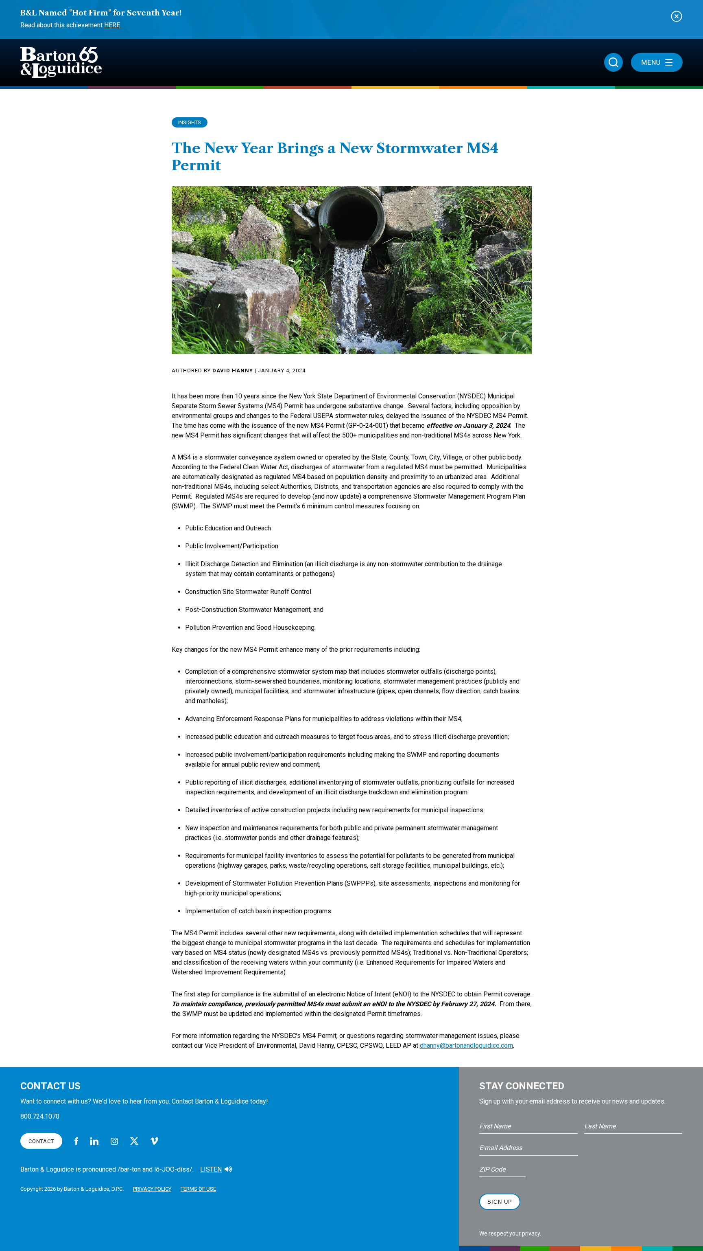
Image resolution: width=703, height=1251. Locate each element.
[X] (134, 1141)
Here (112, 25)
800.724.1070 (39, 1116)
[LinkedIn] (94, 1141)
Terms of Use (198, 1189)
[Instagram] (114, 1141)
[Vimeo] (154, 1141)
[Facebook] (76, 1141)
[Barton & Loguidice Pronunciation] (228, 1169)
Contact (41, 1141)
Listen (211, 1169)
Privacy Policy (152, 1189)
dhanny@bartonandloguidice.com (466, 1045)
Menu (651, 62)
